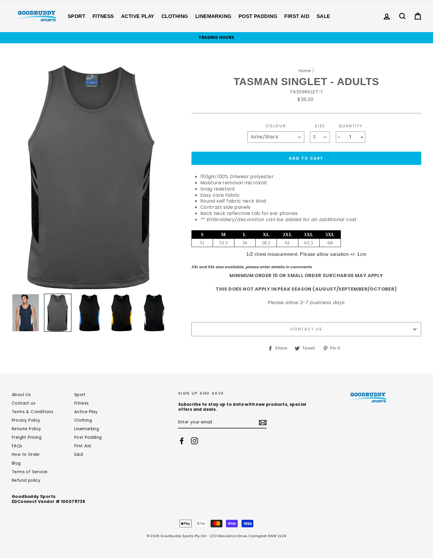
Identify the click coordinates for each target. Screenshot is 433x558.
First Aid (296, 16)
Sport (76, 16)
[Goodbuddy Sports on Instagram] (194, 440)
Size (320, 126)
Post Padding (258, 16)
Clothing (174, 16)
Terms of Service (29, 472)
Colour (276, 126)
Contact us (306, 329)
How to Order (26, 454)
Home (305, 71)
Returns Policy (26, 429)
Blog (16, 463)
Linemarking (213, 16)
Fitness (103, 16)
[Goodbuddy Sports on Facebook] (181, 440)
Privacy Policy (26, 420)
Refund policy (26, 480)
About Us (21, 395)
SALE (323, 16)
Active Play (137, 16)
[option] (216, 37)
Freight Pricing (27, 437)
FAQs (17, 446)
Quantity (350, 126)
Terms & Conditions (32, 412)
